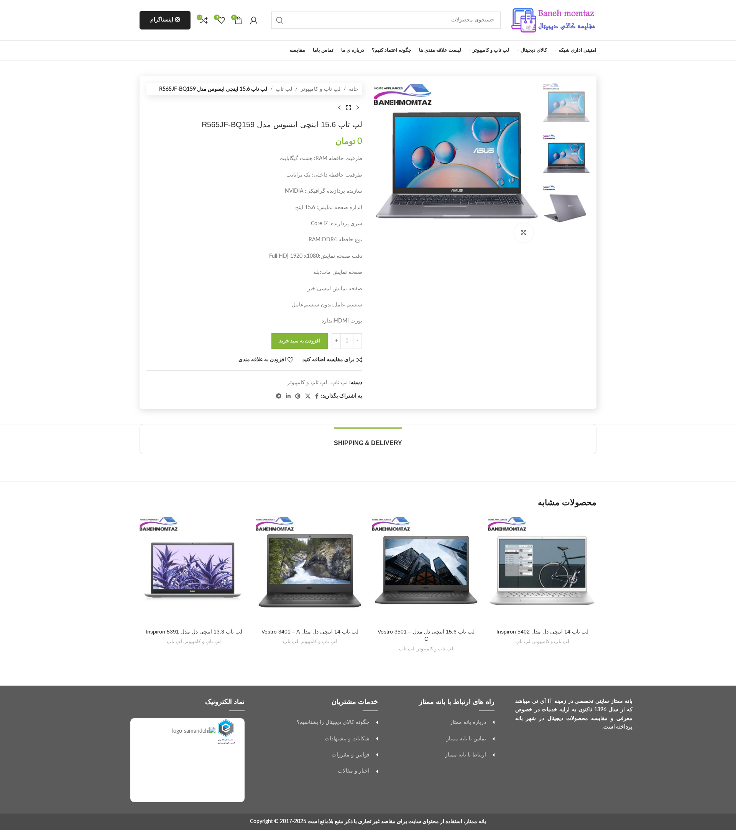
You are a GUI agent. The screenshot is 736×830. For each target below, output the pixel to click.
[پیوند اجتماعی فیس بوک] (317, 396)
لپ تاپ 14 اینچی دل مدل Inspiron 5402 (542, 632)
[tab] (368, 439)
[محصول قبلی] (357, 107)
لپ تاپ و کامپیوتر (320, 89)
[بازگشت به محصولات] (348, 107)
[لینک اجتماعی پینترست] (298, 396)
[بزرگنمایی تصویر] (523, 232)
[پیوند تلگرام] (279, 396)
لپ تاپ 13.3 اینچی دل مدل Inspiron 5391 (194, 632)
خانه (353, 89)
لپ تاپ (284, 89)
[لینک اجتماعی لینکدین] (288, 396)
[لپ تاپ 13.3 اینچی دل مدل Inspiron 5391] (194, 570)
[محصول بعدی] (339, 107)
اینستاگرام (161, 20)
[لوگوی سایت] (552, 20)
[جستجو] (280, 20)
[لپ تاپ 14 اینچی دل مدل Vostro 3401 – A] (310, 570)
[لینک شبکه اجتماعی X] (308, 396)
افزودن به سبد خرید (299, 341)
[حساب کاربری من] (253, 20)
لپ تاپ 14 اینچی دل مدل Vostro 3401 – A (309, 632)
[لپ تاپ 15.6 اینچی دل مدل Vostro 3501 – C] (426, 570)
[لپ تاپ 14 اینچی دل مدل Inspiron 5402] (542, 570)
